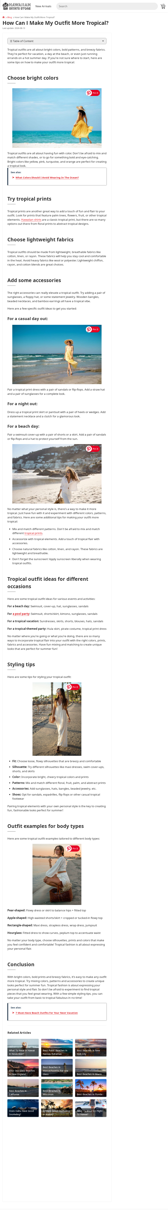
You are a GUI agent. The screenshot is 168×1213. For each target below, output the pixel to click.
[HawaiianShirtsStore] (3, 17)
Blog (9, 17)
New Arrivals (43, 6)
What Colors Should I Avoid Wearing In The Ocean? (47, 177)
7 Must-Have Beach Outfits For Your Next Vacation (47, 1012)
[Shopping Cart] (163, 6)
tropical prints (33, 533)
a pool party (21, 614)
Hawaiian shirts (31, 219)
